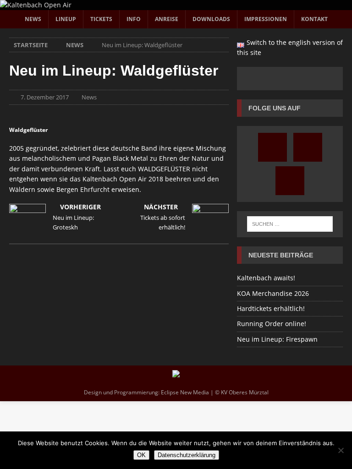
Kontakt (314, 19)
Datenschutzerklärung (186, 455)
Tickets (101, 19)
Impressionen (265, 19)
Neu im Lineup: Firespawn (277, 339)
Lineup (65, 19)
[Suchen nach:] (289, 224)
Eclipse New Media (185, 392)
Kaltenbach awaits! (266, 277)
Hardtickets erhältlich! (271, 308)
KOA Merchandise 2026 (273, 293)
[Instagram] (272, 147)
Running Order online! (271, 323)
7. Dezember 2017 (45, 97)
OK (141, 455)
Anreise (166, 19)
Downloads (211, 19)
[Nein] (340, 450)
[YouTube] (307, 147)
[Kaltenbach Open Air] (36, 4)
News (33, 19)
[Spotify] (289, 180)
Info (133, 19)
